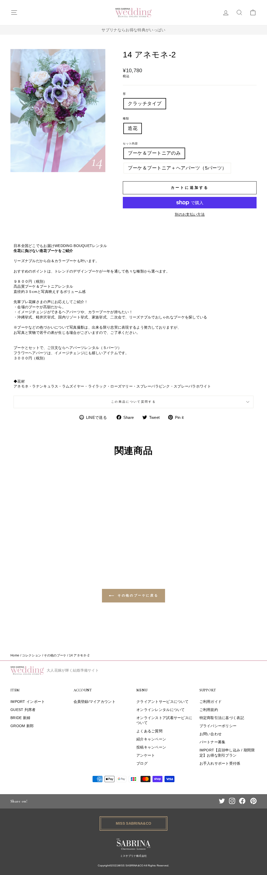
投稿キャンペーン (151, 747)
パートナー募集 (212, 742)
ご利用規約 (208, 710)
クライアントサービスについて (162, 701)
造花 (132, 128)
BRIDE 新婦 (20, 718)
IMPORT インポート (27, 701)
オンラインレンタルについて (160, 710)
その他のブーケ (55, 655)
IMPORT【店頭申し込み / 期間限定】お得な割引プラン (227, 752)
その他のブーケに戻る (137, 595)
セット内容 (130, 143)
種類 (126, 118)
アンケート (145, 755)
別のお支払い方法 (190, 214)
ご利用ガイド (210, 701)
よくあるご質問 (149, 731)
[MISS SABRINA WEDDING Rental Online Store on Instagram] (232, 801)
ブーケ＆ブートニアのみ (154, 153)
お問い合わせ (210, 734)
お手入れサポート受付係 (219, 763)
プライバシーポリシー (218, 726)
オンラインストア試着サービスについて (164, 720)
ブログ (142, 763)
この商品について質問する (133, 401)
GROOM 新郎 (22, 726)
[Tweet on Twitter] (222, 801)
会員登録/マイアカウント (95, 701)
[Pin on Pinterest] (253, 801)
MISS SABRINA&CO (133, 823)
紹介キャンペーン (151, 739)
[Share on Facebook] (242, 801)
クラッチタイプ (144, 103)
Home (14, 655)
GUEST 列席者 (23, 710)
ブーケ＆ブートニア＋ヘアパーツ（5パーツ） (177, 168)
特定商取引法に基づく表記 (221, 718)
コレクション (31, 655)
